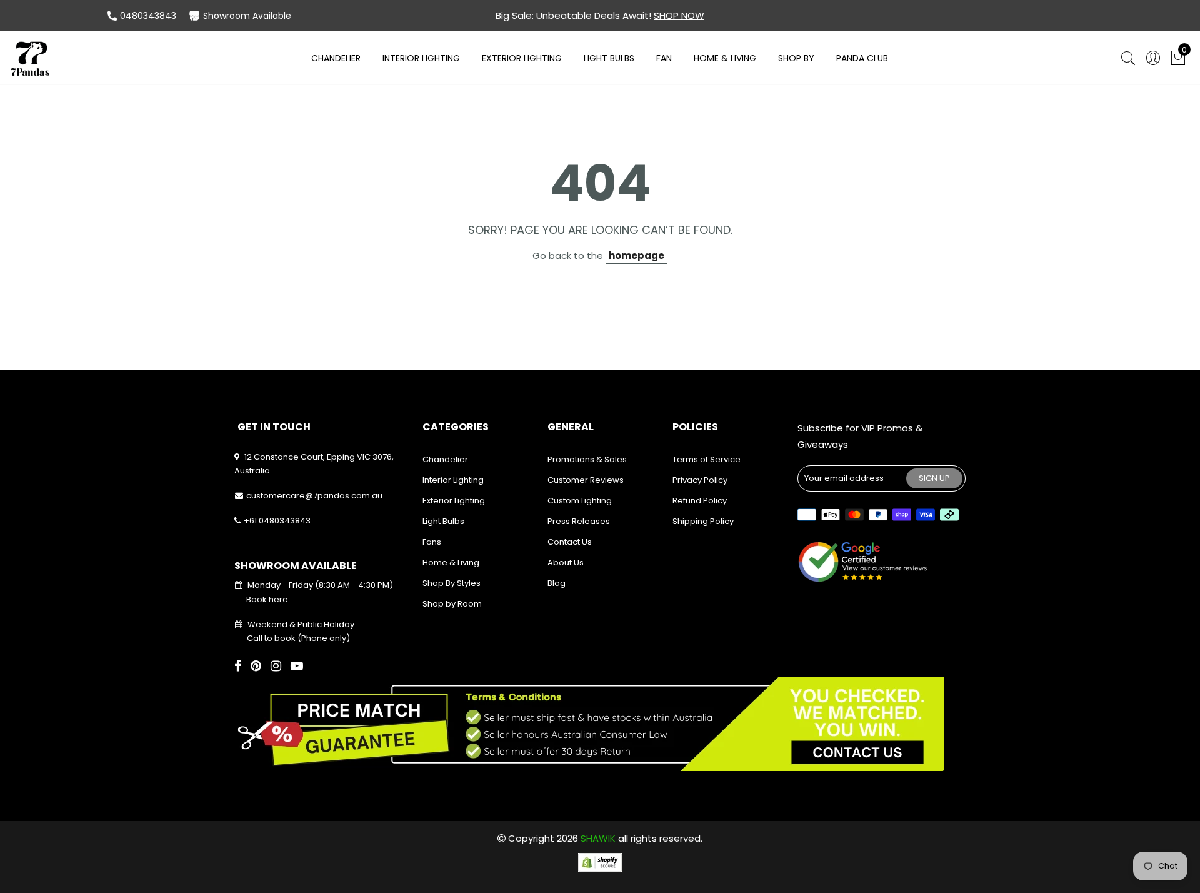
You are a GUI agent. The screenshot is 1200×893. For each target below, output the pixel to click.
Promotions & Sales (587, 459)
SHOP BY (796, 58)
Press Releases (579, 521)
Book (267, 599)
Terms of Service (706, 459)
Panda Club (862, 58)
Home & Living (725, 58)
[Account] (1153, 58)
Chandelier (336, 58)
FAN (664, 58)
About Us (566, 562)
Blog (557, 583)
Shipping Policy (703, 521)
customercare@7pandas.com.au (314, 496)
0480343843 (148, 15)
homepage (636, 255)
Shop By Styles (451, 583)
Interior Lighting (421, 58)
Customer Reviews (586, 480)
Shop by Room (452, 604)
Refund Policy (699, 501)
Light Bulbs (609, 58)
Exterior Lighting (522, 58)
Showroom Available (247, 15)
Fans (431, 542)
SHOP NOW (679, 15)
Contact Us (570, 542)
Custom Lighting (580, 501)
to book (271, 638)
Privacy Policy (700, 480)
